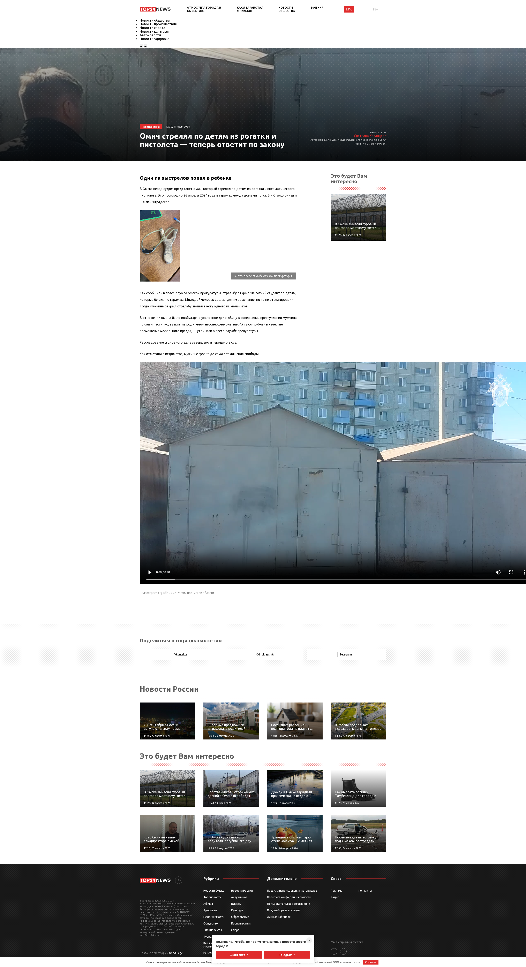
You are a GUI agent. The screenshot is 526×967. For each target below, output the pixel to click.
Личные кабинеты (279, 917)
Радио (335, 897)
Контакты (365, 890)
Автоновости (150, 35)
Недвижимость (214, 917)
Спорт (235, 930)
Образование (240, 917)
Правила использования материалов (292, 890)
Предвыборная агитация (283, 910)
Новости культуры (154, 31)
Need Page (176, 953)
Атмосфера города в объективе (204, 9)
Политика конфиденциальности (289, 897)
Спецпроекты (212, 930)
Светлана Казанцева (370, 136)
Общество (210, 923)
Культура (237, 910)
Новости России (242, 890)
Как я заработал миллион (250, 9)
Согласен (370, 962)
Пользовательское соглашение (288, 903)
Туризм (208, 936)
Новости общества (286, 9)
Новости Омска (213, 890)
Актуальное (239, 897)
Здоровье (210, 910)
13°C (348, 9)
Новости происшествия (158, 24)
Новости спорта (152, 28)
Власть (236, 903)
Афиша (208, 903)
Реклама (336, 890)
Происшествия (241, 923)
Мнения (317, 7)
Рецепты (209, 953)
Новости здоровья (154, 39)
